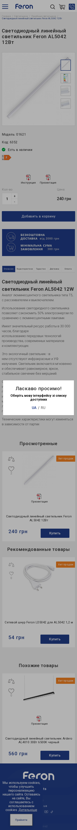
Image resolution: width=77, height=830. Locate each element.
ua (34, 408)
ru (43, 408)
